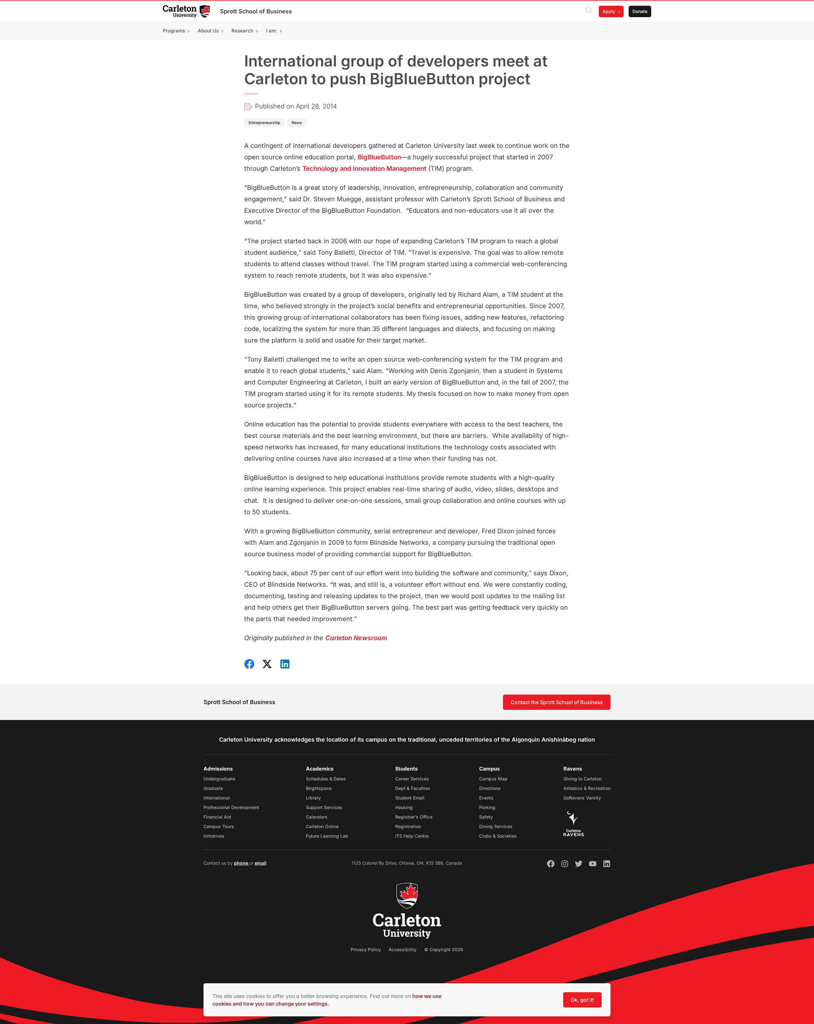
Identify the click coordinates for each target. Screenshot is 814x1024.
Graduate (213, 788)
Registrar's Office (413, 817)
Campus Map (493, 778)
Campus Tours (219, 826)
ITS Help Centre (412, 836)
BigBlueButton (379, 157)
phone (241, 863)
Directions (490, 788)
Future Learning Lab (327, 836)
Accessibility (403, 949)
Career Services (412, 778)
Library (313, 797)
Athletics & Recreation (586, 788)
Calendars (317, 817)
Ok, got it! (582, 1000)
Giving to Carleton (582, 778)
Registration (408, 826)
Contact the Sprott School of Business (557, 702)
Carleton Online (322, 826)
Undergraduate (219, 778)
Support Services (324, 807)
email (260, 863)
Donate (639, 11)
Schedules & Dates (326, 778)
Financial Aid (217, 817)
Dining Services (496, 826)
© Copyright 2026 (443, 949)
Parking (487, 807)
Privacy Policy (366, 949)
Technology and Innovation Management (364, 168)
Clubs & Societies (498, 836)
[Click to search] (589, 11)
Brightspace (319, 788)
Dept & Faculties (412, 788)
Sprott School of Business (256, 11)
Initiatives (214, 836)
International (217, 797)
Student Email (409, 797)
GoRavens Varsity (582, 797)
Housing (404, 807)
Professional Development (231, 807)
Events (486, 797)
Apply (609, 11)
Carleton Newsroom (356, 638)
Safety (486, 817)
